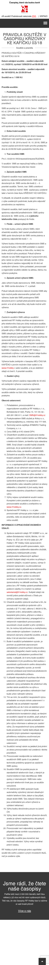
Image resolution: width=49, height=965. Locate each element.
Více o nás (24, 911)
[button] (42, 961)
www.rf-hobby (8, 367)
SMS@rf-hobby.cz (37, 415)
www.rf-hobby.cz (14, 506)
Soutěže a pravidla (24, 47)
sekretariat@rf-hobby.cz (17, 592)
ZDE (31, 16)
